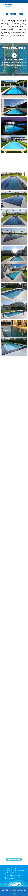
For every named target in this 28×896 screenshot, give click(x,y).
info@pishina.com (11, 878)
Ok (14, 894)
